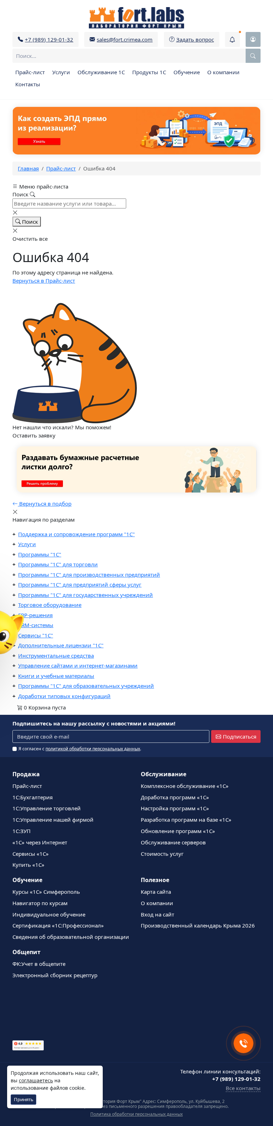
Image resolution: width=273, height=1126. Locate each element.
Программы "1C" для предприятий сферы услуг (79, 584)
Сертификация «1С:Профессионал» (58, 925)
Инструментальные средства (56, 655)
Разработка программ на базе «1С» (186, 819)
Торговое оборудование (49, 604)
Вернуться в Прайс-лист (43, 280)
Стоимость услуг (162, 853)
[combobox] (136, 56)
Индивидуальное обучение (48, 914)
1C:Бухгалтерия (32, 797)
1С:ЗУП (21, 830)
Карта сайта (156, 891)
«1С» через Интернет (39, 842)
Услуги (61, 72)
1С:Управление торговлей (46, 808)
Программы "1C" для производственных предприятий (89, 574)
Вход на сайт (157, 914)
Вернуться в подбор (44, 503)
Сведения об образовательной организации (70, 936)
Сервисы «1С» (30, 853)
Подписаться (239, 736)
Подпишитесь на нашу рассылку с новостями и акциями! (93, 723)
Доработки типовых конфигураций (64, 696)
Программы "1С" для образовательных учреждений (86, 685)
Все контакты (243, 1088)
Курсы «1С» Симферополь (46, 891)
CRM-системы (35, 625)
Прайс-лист (30, 72)
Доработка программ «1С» (175, 797)
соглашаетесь (36, 1080)
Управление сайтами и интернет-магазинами (78, 665)
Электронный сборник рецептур (54, 975)
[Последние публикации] (232, 39)
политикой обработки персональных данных (93, 749)
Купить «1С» (28, 864)
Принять (23, 1099)
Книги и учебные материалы (56, 675)
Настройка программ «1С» (175, 808)
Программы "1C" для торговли (58, 564)
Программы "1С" (39, 554)
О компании (223, 72)
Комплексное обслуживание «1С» (185, 785)
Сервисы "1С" (35, 635)
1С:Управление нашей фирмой (52, 819)
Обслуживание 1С (101, 72)
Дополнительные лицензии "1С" (60, 645)
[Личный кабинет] (253, 39)
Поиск (29, 221)
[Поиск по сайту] (253, 56)
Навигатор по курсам (40, 903)
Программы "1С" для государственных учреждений (85, 594)
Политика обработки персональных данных (136, 1114)
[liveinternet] (28, 1015)
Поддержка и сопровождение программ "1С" (76, 534)
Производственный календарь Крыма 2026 (198, 925)
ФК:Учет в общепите (38, 963)
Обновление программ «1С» (178, 830)
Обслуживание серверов (173, 842)
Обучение (186, 72)
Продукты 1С (149, 72)
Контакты (27, 84)
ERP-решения (35, 615)
